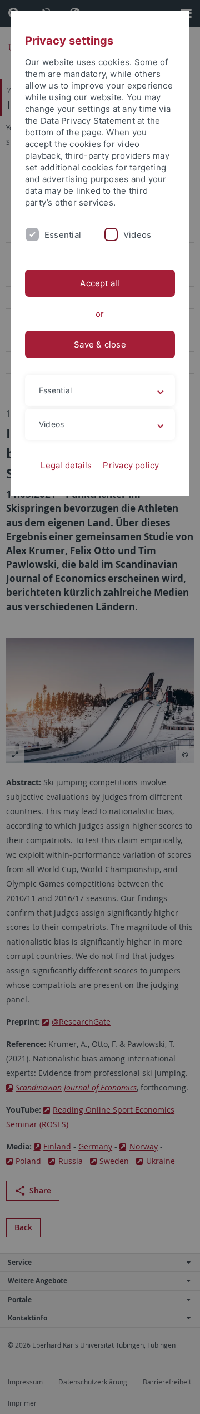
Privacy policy (131, 465)
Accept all (99, 283)
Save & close (100, 344)
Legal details (66, 465)
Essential (62, 234)
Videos (137, 234)
